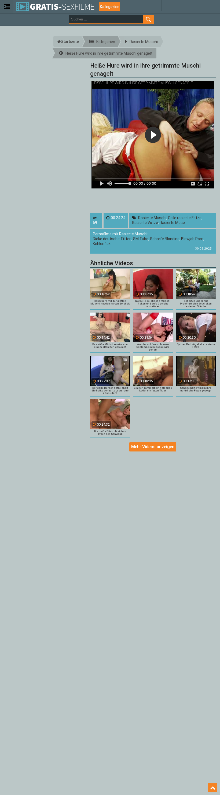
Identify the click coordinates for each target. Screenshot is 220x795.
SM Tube (140, 239)
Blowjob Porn (192, 239)
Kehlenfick (102, 243)
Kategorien (109, 7)
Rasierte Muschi (152, 218)
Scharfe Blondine (164, 239)
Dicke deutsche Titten (112, 239)
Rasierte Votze (145, 222)
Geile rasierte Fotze (184, 218)
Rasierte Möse (172, 222)
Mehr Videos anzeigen (152, 446)
